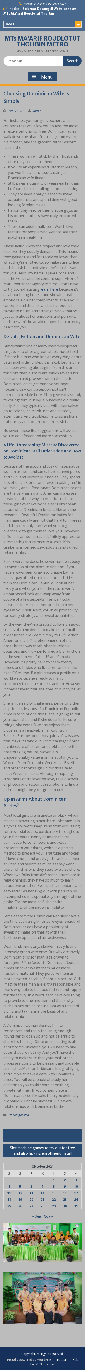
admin (36, 111)
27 (31, 1206)
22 (54, 1199)
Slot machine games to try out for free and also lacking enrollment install (42, 1150)
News (10, 24)
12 (20, 1193)
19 (20, 1199)
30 (65, 1206)
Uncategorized (19, 1115)
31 (76, 1206)
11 (9, 1193)
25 (9, 1206)
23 (65, 1199)
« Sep (36, 1216)
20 (31, 1199)
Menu (47, 77)
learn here (49, 289)
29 (54, 1206)
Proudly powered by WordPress (30, 1359)
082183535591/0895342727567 (45, 4)
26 (20, 1206)
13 (31, 1193)
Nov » (48, 1216)
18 (9, 1199)
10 (76, 1186)
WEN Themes (45, 1364)
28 (42, 1206)
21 (42, 1199)
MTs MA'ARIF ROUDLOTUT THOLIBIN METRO (43, 41)
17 (76, 1193)
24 (76, 1199)
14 (42, 1193)
